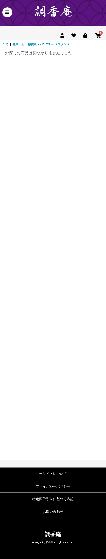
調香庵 (53, 534)
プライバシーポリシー (53, 486)
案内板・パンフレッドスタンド (49, 44)
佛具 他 (18, 44)
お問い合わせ (53, 512)
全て (5, 44)
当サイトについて (53, 474)
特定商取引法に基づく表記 (53, 499)
